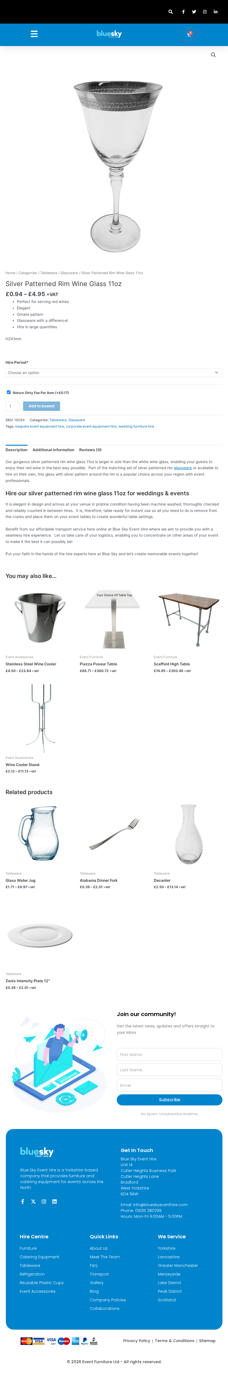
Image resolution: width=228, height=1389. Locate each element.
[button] (171, 11)
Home (10, 273)
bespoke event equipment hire (39, 426)
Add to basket (41, 406)
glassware (183, 468)
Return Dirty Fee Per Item (41, 393)
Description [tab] (17, 450)
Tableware (48, 273)
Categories (28, 273)
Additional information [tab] (54, 450)
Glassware (69, 273)
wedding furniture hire (136, 426)
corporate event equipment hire (91, 426)
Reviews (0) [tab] (90, 450)
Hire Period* (17, 362)
